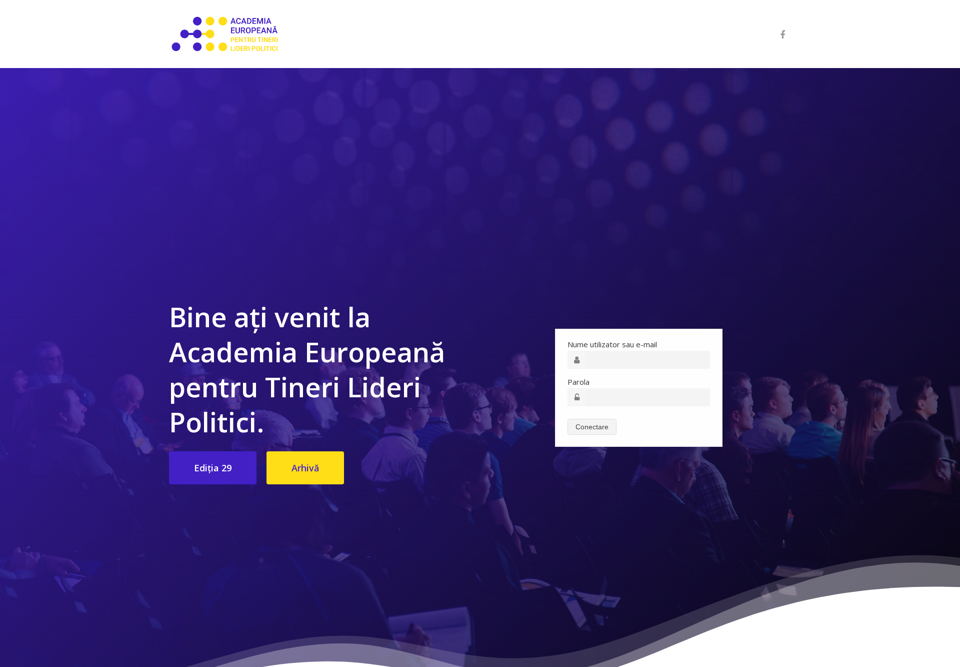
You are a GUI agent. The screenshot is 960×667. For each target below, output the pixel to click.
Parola (579, 382)
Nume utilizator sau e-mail (612, 344)
